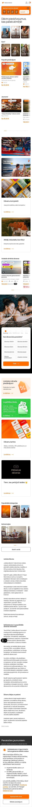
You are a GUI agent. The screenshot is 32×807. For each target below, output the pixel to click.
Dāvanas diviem (8, 347)
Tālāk (15, 364)
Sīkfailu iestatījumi (16, 802)
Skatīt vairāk (16, 549)
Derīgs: (28, 287)
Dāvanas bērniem (22, 347)
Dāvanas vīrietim (9, 341)
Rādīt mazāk (5, 726)
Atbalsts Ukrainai (22, 357)
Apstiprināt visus (16, 796)
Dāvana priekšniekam (8, 357)
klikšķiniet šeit (8, 791)
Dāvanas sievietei (22, 341)
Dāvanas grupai (22, 352)
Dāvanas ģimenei (9, 352)
